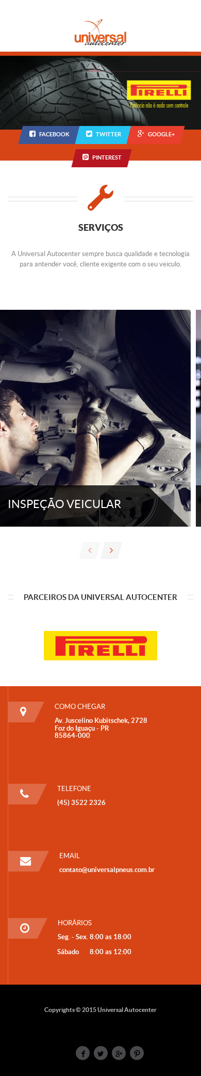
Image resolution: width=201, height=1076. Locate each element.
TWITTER (108, 134)
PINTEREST (107, 157)
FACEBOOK (54, 134)
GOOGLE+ (161, 134)
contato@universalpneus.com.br (107, 870)
